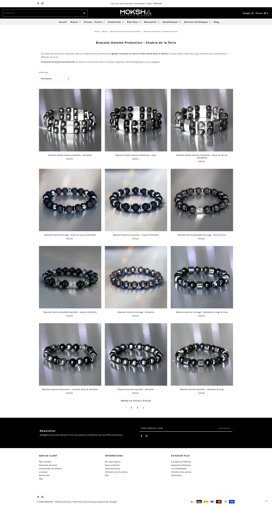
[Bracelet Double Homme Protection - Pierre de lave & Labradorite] (202, 120)
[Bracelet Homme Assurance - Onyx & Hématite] (136, 200)
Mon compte (45, 461)
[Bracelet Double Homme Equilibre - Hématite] (70, 120)
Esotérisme (114, 22)
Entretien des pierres (181, 472)
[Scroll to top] (266, 501)
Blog (216, 22)
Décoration (150, 22)
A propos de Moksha (181, 461)
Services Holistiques (196, 22)
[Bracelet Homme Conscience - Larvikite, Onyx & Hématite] (70, 354)
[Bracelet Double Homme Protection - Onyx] (136, 120)
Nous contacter (112, 465)
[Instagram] (42, 4)
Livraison (43, 472)
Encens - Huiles (93, 22)
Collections (176, 475)
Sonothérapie (170, 22)
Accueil (63, 22)
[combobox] (42, 12)
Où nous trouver (113, 461)
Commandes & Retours (50, 468)
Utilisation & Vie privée (116, 472)
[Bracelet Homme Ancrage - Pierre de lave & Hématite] (70, 200)
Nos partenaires (112, 468)
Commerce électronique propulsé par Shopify (95, 501)
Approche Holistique (181, 465)
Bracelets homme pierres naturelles (125, 31)
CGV (107, 475)
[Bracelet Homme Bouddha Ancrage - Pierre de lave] (202, 200)
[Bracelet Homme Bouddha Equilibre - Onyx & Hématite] (70, 277)
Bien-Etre (132, 22)
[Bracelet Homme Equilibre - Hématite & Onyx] (202, 354)
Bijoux (74, 22)
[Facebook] (38, 4)
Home (96, 31)
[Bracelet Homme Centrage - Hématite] (136, 277)
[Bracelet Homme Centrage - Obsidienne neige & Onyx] (202, 277)
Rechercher (44, 475)
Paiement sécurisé (48, 465)
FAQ (41, 478)
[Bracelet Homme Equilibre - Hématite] (136, 354)
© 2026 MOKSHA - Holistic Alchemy (54, 501)
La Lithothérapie (179, 468)
